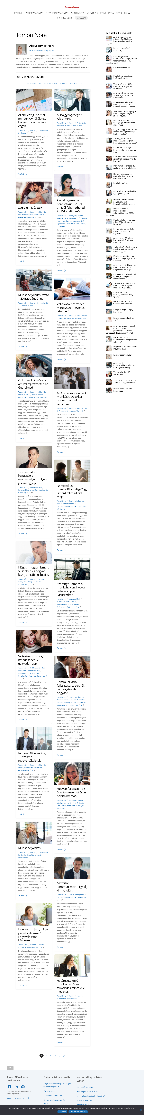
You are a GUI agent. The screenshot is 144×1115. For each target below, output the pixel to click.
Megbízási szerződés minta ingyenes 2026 (125, 347)
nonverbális (81, 702)
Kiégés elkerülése (35, 582)
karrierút (60, 318)
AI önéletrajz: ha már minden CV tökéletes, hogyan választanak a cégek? (32, 120)
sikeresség (22, 493)
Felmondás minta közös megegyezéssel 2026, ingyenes (123, 231)
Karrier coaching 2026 (123, 355)
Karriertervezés (84, 1104)
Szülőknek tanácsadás (53, 1095)
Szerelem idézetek (30, 207)
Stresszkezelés (41, 397)
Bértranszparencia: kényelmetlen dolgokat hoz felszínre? (125, 339)
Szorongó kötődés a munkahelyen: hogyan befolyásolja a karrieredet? (71, 589)
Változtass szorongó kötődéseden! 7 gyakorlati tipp (31, 659)
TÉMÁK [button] (103, 13)
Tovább (21, 174)
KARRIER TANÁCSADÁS (34, 13)
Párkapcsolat (39, 215)
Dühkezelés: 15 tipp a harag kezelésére (122, 390)
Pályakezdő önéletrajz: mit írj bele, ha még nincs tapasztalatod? (124, 276)
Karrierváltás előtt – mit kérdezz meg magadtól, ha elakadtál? (124, 258)
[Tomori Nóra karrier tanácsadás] (72, 7)
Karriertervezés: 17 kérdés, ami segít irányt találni (123, 294)
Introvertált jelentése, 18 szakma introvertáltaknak (124, 167)
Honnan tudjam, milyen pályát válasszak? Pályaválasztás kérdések (33, 934)
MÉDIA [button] (111, 13)
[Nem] (141, 1110)
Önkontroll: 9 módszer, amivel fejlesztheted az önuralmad (33, 384)
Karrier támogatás (85, 1087)
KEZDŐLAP (18, 13)
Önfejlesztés (80, 224)
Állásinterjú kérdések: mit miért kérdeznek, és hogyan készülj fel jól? (124, 267)
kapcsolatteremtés (78, 700)
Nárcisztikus (70, 224)
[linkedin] (17, 1086)
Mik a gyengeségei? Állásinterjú (69, 117)
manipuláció (81, 506)
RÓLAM (127, 13)
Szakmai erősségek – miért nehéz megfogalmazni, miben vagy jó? (125, 249)
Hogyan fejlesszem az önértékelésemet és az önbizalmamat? (71, 792)
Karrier (63, 84)
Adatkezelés (11, 1098)
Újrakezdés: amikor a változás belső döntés (122, 302)
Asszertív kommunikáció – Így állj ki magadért (72, 886)
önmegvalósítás (80, 318)
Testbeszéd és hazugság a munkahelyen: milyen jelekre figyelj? (32, 477)
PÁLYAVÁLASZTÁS (77, 13)
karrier (69, 126)
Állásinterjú (81, 123)
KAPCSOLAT (81, 18)
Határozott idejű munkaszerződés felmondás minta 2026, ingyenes (72, 986)
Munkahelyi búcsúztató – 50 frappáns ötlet (33, 297)
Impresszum (22, 1098)
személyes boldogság (26, 217)
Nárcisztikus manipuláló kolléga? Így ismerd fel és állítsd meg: (72, 491)
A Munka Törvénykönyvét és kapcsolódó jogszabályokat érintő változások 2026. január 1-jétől (121, 329)
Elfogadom (62, 1112)
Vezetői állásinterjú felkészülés (121, 373)
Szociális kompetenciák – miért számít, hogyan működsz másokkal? (124, 285)
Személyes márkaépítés (87, 1091)
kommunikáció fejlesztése (28, 490)
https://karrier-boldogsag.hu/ (41, 50)
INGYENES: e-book (64, 18)
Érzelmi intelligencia (48, 84)
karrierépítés (82, 316)
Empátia (84, 218)
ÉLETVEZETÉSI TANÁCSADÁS (57, 13)
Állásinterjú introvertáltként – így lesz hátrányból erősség (124, 365)
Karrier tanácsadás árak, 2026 (123, 319)
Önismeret (61, 226)
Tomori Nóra (22, 130)
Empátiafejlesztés (84, 1100)
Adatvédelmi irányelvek (78, 1112)
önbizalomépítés (63, 604)
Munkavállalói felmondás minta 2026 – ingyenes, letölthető (124, 222)
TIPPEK (119, 13)
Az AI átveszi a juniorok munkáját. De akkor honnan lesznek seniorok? (72, 398)
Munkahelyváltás (29, 848)
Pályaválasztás (23, 770)
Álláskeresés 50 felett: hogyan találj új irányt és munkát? (123, 240)
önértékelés (74, 604)
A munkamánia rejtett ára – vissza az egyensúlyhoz (124, 381)
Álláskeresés (43, 130)
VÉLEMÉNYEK (92, 13)
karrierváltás (77, 126)
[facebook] (10, 1086)
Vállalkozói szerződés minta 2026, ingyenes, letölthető (71, 307)
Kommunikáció (76, 84)
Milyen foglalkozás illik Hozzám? (91, 1095)
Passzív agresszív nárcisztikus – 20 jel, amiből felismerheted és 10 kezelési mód (71, 205)
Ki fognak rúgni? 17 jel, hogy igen (123, 311)
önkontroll (31, 397)
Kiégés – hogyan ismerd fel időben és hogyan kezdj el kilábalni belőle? (33, 571)
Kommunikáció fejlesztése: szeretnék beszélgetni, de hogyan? (70, 687)
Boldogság (31, 84)
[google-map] (23, 1086)
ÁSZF (30, 1098)
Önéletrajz (22, 133)
